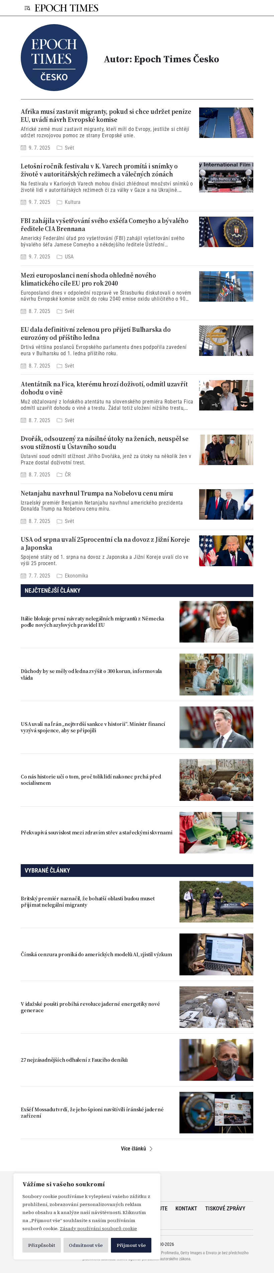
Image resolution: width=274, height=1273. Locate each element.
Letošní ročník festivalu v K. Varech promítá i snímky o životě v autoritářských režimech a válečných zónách (99, 170)
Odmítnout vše (86, 1245)
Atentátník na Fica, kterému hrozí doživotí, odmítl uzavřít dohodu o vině (104, 388)
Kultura (73, 202)
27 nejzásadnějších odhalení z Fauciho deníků (74, 1060)
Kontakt (186, 1208)
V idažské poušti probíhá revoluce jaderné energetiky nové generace (90, 1007)
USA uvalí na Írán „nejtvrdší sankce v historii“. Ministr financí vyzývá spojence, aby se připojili (93, 727)
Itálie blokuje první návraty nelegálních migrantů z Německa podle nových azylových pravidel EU (92, 621)
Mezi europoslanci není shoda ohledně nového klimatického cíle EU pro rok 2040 (88, 279)
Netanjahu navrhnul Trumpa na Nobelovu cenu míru (97, 493)
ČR (68, 474)
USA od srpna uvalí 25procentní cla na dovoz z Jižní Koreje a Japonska (105, 543)
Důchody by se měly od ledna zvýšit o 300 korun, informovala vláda (91, 674)
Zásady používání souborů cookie (98, 1228)
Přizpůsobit (41, 1245)
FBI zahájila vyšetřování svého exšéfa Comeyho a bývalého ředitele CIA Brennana (104, 225)
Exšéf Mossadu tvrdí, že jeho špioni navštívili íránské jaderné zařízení (92, 1112)
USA (69, 256)
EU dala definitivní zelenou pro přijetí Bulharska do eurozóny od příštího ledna (96, 333)
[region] (86, 1216)
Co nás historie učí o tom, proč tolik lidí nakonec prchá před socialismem (91, 779)
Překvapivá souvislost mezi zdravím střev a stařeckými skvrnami (96, 832)
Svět (69, 148)
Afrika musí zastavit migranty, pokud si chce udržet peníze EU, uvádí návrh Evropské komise (106, 115)
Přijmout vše (131, 1245)
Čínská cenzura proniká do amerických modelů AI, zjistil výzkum (96, 954)
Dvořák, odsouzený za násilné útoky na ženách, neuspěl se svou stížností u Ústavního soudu (104, 443)
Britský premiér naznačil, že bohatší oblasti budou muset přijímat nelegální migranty (88, 901)
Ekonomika (76, 576)
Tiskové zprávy (225, 1208)
